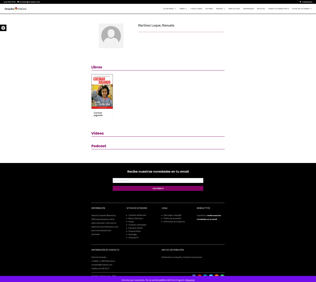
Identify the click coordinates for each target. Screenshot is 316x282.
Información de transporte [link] (174, 221)
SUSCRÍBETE (158, 188)
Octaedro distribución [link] (137, 215)
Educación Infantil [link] (135, 228)
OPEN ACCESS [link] (234, 9)
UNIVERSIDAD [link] (248, 9)
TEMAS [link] (182, 9)
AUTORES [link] (209, 9)
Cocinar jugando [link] (98, 114)
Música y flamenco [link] (135, 218)
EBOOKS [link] (219, 9)
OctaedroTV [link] (133, 237)
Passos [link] (131, 221)
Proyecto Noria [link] (134, 231)
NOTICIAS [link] (261, 9)
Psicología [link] (132, 234)
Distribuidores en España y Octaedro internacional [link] (182, 257)
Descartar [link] (190, 280)
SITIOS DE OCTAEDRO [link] (301, 9)
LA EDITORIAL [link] (168, 9)
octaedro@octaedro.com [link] (101, 264)
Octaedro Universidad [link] (137, 224)
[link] (3, 28)
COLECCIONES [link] (196, 9)
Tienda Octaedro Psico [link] (278, 9)
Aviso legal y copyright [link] (172, 215)
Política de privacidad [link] (172, 218)
